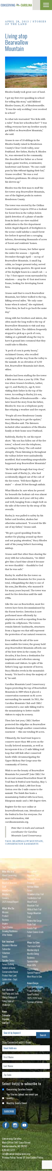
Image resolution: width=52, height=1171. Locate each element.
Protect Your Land (9, 975)
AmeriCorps (32, 983)
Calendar (6, 1015)
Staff (4, 886)
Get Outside (8, 989)
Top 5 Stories (7, 927)
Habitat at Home (8, 968)
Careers (5, 898)
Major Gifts (31, 965)
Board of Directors (9, 883)
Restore (5, 920)
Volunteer (6, 953)
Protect (5, 916)
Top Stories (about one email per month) (22, 1096)
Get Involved (8, 941)
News (4, 1011)
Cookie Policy (36, 1157)
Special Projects (33, 972)
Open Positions (33, 994)
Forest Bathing (8, 964)
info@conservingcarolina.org (16, 1154)
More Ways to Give (34, 976)
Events (5, 956)
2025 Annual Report (10, 901)
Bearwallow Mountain (27, 841)
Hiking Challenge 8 (9, 997)
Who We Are (8, 871)
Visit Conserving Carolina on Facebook (5, 1125)
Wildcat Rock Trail (34, 909)
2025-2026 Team (34, 998)
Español (5, 1019)
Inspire (5, 923)
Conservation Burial (10, 971)
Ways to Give (33, 942)
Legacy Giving (32, 969)
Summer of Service (35, 1002)
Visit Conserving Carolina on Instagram (15, 1125)
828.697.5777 (8, 1150)
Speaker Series (8, 960)
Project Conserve (34, 990)
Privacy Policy (9, 1157)
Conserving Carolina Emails (19, 1089)
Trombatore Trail (34, 898)
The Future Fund (33, 946)
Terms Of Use (23, 1157)
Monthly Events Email (16, 1103)
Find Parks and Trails (10, 993)
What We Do (8, 908)
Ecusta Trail (32, 928)
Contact (6, 1022)
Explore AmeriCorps (35, 987)
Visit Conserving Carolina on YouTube (24, 1125)
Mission (5, 912)
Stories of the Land (25, 23)
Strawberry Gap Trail (35, 894)
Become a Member (9, 945)
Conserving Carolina (16, 5)
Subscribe (6, 949)
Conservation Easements (22, 843)
